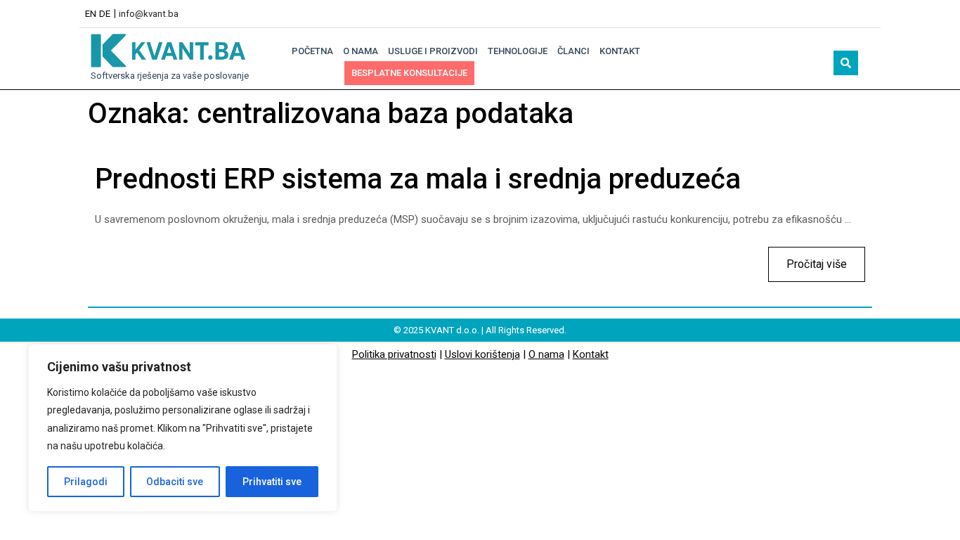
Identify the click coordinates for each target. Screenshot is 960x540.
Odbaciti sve (174, 481)
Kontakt (619, 51)
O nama (360, 51)
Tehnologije (517, 51)
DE (104, 13)
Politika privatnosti (394, 354)
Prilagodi (86, 481)
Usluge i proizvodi (433, 51)
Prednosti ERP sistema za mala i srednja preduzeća (418, 178)
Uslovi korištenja (482, 354)
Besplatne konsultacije (409, 73)
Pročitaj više (807, 259)
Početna (312, 51)
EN (90, 13)
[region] (182, 428)
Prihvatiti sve (271, 481)
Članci (573, 51)
